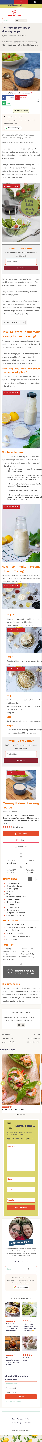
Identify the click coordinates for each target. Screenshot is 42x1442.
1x (29, 879)
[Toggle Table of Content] (23, 322)
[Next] (39, 1083)
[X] (21, 20)
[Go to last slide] (2, 1083)
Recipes (20, 1419)
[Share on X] (35, 2)
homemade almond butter (18, 314)
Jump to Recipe (22, 111)
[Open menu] (38, 12)
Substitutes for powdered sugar (33, 1038)
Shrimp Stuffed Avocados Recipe (14, 1109)
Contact (27, 1419)
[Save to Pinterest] (21, 2)
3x (37, 879)
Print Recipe (22, 834)
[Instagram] (25, 20)
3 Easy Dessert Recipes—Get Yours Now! (21, 4)
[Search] (28, 1269)
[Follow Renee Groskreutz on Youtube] (23, 1025)
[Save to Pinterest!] (11, 186)
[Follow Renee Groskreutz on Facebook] (19, 1025)
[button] (4, 827)
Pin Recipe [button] (22, 840)
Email (10, 1189)
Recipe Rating (13, 1139)
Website (10, 1200)
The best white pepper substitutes (9, 1038)
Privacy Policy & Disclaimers (21, 1423)
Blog (13, 1419)
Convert (21, 1397)
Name (10, 1179)
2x (33, 879)
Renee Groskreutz (10, 36)
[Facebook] (17, 20)
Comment (12, 1146)
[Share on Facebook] (7, 2)
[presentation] (21, 1079)
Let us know (19, 973)
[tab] (17, 1114)
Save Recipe (22, 846)
